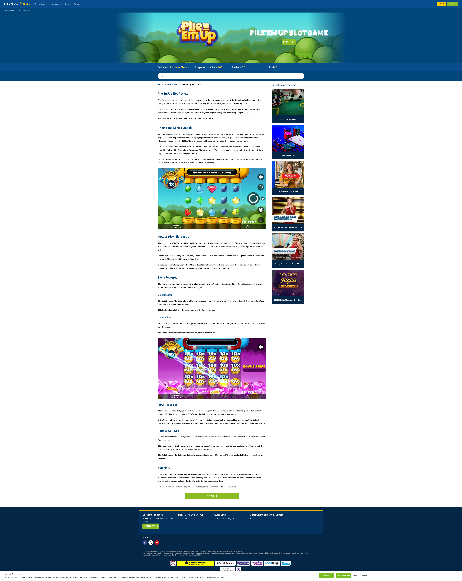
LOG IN (441, 4)
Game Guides (24, 10)
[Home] (159, 84)
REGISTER (453, 4)
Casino (225, 519)
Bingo (67, 4)
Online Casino (40, 4)
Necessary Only (343, 575)
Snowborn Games (179, 67)
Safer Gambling (183, 519)
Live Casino (56, 4)
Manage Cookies (360, 575)
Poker (76, 4)
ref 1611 (246, 553)
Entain (252, 519)
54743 (240, 551)
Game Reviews (9, 10)
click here (199, 555)
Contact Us (151, 526)
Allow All (326, 575)
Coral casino (215, 487)
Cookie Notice (157, 577)
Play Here (288, 42)
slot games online (226, 243)
